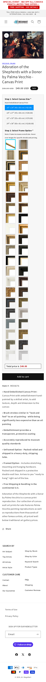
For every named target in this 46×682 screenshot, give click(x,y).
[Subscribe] (37, 634)
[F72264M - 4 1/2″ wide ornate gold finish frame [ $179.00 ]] (10, 292)
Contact (6, 580)
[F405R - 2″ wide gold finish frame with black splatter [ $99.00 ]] (10, 218)
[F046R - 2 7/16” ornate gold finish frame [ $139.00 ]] (23, 302)
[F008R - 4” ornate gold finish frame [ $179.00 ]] (23, 334)
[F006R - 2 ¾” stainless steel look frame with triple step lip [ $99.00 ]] (23, 313)
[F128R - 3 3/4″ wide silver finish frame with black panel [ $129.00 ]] (10, 165)
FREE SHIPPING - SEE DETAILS (24, 7)
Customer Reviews (33, 590)
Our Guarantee (9, 591)
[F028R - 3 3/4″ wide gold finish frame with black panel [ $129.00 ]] (23, 155)
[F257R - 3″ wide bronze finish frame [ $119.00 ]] (23, 176)
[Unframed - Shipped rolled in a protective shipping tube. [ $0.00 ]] (10, 144)
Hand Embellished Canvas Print (16, 103)
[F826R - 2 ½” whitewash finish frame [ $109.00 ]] (10, 334)
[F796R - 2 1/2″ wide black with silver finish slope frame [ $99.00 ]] (10, 260)
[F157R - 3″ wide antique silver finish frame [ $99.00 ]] (23, 186)
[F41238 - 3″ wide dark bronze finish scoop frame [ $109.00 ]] (23, 281)
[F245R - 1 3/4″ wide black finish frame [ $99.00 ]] (23, 218)
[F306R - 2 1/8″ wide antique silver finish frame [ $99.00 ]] (10, 207)
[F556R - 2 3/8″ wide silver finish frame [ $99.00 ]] (10, 250)
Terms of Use (11, 609)
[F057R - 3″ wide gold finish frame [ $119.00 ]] (10, 186)
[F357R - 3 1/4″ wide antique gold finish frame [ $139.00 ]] (23, 228)
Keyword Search (32, 562)
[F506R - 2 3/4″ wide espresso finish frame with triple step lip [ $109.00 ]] (23, 239)
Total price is (16, 366)
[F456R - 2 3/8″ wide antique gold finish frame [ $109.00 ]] (23, 165)
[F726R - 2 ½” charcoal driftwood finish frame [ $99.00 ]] (23, 323)
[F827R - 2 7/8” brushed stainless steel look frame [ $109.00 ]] (23, 355)
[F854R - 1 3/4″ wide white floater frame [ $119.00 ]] (10, 281)
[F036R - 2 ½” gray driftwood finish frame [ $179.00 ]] (10, 323)
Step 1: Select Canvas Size (18, 101)
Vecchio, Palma (8, 63)
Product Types (31, 567)
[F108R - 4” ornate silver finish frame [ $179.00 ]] (10, 344)
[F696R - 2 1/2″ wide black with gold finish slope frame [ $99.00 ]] (23, 260)
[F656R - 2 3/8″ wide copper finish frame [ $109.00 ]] (10, 176)
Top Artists (7, 557)
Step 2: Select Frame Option (21, 134)
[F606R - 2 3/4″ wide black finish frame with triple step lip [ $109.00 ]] (23, 250)
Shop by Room (31, 551)
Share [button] (8, 528)
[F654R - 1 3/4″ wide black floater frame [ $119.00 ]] (23, 271)
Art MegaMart (26, 677)
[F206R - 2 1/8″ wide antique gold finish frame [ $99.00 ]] (23, 197)
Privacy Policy (11, 616)
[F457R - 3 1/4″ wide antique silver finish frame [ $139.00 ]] (10, 239)
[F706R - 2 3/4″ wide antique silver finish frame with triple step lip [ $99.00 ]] (10, 271)
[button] (6, 22)
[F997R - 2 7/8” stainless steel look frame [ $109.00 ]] (10, 355)
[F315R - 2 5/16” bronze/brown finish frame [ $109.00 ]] (23, 292)
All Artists (7, 562)
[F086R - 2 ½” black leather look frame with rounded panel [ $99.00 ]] (10, 302)
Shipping (29, 585)
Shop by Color (31, 556)
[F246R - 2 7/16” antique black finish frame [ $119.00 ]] (10, 313)
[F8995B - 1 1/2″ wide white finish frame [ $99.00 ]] (10, 228)
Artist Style (7, 567)
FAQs (27, 580)
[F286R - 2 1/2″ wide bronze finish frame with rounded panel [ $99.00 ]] (23, 207)
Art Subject (7, 551)
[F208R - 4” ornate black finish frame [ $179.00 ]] (23, 344)
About (5, 585)
